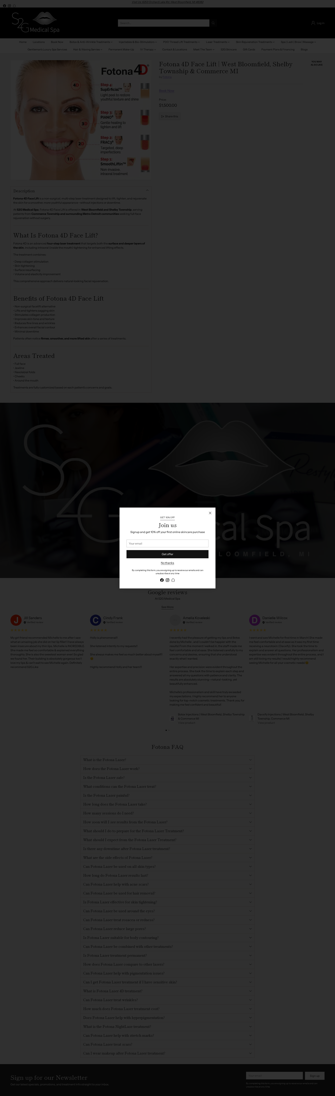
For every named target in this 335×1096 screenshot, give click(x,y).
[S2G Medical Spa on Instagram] (167, 580)
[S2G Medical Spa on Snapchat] (173, 580)
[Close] (210, 513)
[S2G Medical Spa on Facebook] (162, 580)
